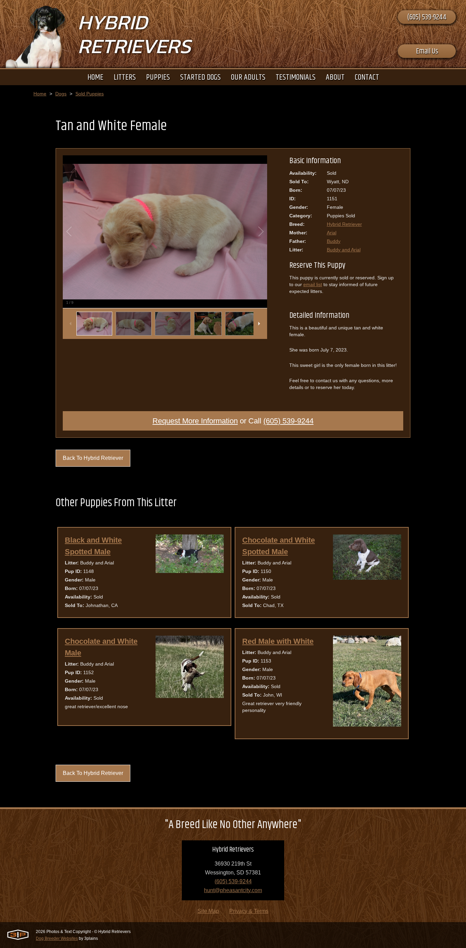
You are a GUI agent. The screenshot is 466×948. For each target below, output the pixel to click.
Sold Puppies (89, 93)
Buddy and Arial (344, 249)
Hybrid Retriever (344, 224)
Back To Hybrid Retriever (93, 458)
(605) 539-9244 (427, 17)
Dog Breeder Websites (57, 938)
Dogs (61, 93)
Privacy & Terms (248, 911)
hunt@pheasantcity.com (233, 890)
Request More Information (195, 421)
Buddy (333, 241)
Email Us (427, 51)
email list (312, 284)
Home (39, 93)
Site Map (208, 911)
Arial (331, 232)
